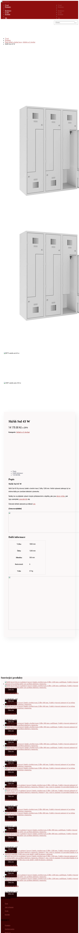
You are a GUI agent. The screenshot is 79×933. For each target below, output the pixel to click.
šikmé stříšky (60, 496)
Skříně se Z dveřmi (23, 432)
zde (34, 504)
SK (59, 18)
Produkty (61, 7)
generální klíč (23, 499)
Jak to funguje (9, 907)
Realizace (61, 11)
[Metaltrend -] (5, 2)
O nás (60, 12)
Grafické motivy (9, 929)
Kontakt (60, 14)
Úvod (60, 5)
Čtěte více (11, 689)
